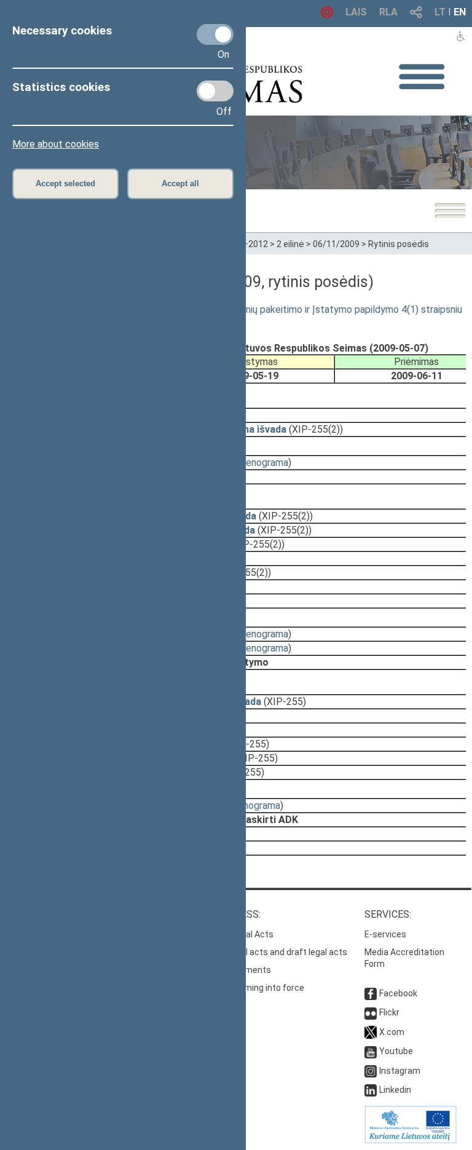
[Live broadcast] (327, 15)
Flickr (389, 1012)
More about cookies (55, 144)
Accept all (180, 183)
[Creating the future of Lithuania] (410, 1140)
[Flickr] (370, 1012)
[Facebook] (370, 993)
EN (460, 12)
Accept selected (65, 183)
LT (440, 12)
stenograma (262, 462)
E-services (385, 934)
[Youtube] (370, 1051)
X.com (391, 1032)
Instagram (399, 1071)
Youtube (396, 1051)
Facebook (398, 993)
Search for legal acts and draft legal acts (266, 952)
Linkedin (395, 1090)
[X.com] (370, 1032)
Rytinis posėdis (398, 244)
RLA (388, 12)
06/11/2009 (336, 244)
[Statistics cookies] (215, 91)
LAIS (356, 12)
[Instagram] (370, 1071)
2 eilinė (290, 244)
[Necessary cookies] (215, 34)
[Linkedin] (370, 1090)
